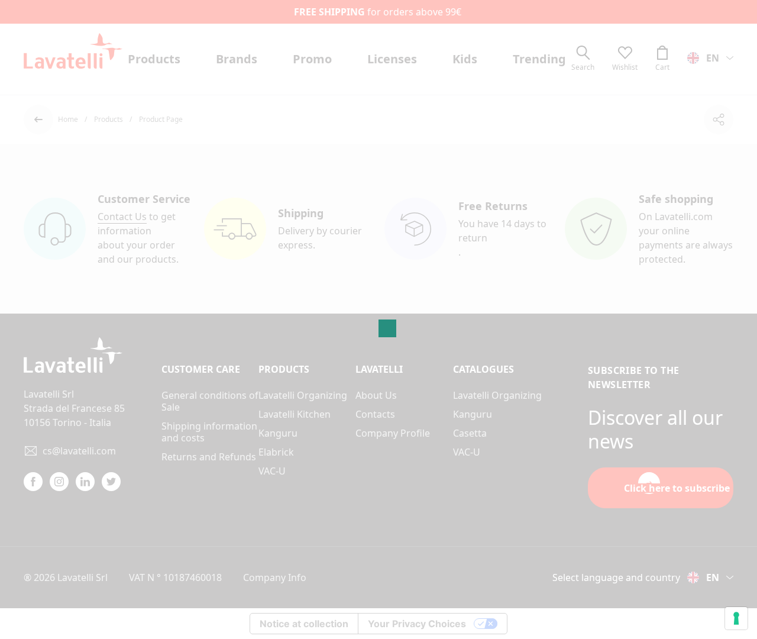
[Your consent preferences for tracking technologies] (736, 618)
